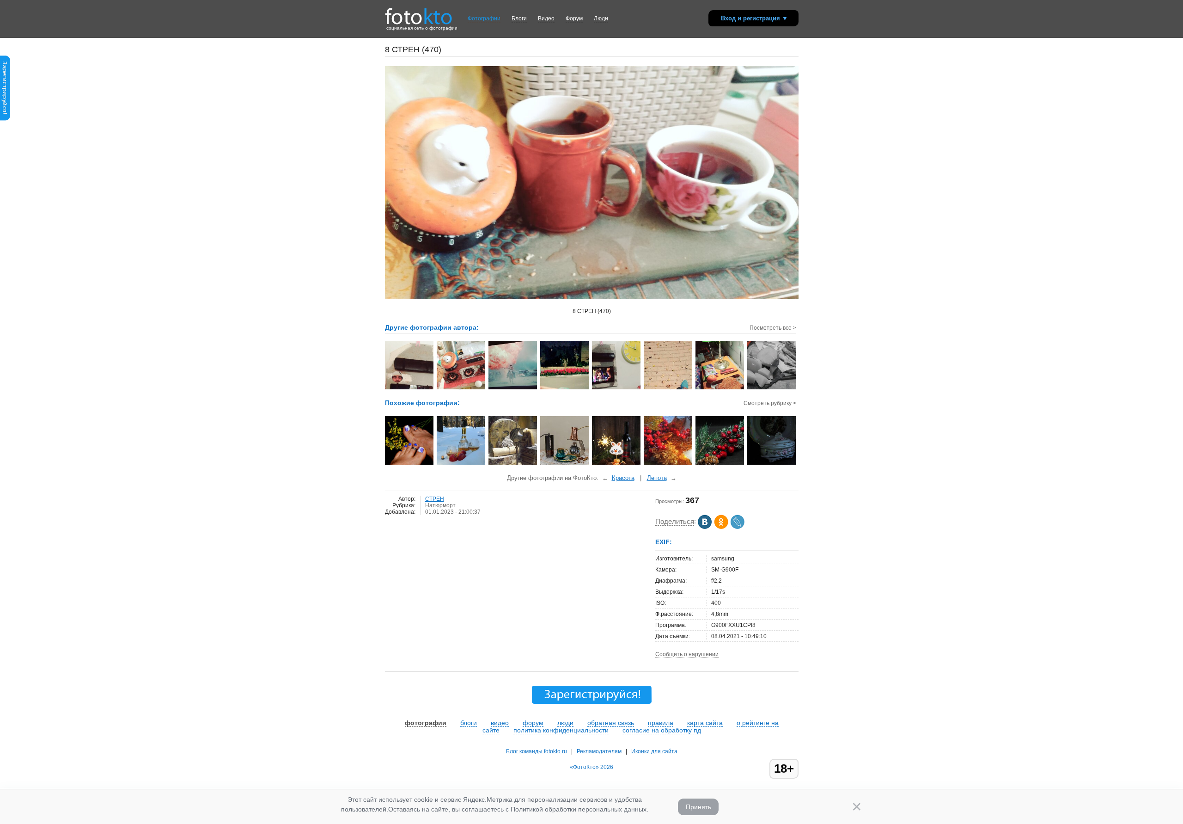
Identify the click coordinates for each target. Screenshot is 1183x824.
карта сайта (705, 722)
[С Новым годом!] (616, 464)
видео (500, 722)
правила (660, 722)
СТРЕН (434, 499)
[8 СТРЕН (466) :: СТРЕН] (772, 388)
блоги (468, 722)
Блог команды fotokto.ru (536, 751)
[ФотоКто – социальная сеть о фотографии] (418, 13)
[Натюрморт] (720, 464)
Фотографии (484, 18)
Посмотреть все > (773, 328)
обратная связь (610, 722)
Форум (574, 18)
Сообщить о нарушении (687, 654)
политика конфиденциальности (561, 730)
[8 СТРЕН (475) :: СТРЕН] (513, 388)
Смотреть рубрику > (770, 403)
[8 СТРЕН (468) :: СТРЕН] (668, 388)
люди (565, 722)
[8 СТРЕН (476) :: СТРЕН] (565, 388)
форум (533, 722)
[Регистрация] (5, 119)
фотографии (425, 722)
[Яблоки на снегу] (461, 464)
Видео (546, 18)
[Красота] (409, 464)
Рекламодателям (599, 751)
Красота (623, 477)
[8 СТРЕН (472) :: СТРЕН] (461, 388)
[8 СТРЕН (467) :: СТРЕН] (720, 388)
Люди (601, 18)
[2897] (565, 464)
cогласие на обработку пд (661, 730)
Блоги (519, 18)
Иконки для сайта (654, 751)
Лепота (657, 477)
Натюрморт (440, 505)
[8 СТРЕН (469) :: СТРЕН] (616, 388)
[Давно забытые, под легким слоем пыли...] (513, 464)
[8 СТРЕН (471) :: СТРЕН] (409, 388)
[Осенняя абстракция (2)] (668, 464)
